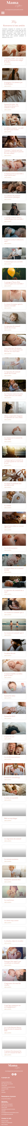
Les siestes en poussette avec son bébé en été (13, 484)
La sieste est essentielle (11, 798)
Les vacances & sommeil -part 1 (14, 633)
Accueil (2, 1090)
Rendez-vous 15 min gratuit (6, 1104)
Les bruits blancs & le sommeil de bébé (13, 569)
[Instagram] (15, 1074)
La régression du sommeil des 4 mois (14, 591)
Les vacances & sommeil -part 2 (14, 612)
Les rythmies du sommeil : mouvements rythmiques (12, 196)
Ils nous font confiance (6, 1098)
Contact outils (4, 1085)
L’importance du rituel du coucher (12, 984)
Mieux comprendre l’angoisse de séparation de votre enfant (13, 416)
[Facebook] (13, 1074)
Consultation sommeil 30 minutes (8, 1087)
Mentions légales (4, 1120)
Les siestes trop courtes (11, 920)
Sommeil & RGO (9, 716)
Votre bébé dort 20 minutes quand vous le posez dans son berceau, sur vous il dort (13, 349)
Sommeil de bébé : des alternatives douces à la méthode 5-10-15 (11, 106)
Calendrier (3, 1092)
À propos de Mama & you (6, 1082)
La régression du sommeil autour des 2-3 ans (12, 327)
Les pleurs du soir (9, 653)
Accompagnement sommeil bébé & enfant (10, 1112)
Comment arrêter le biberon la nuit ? (13, 240)
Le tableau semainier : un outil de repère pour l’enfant (13, 129)
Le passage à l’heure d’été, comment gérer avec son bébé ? (14, 283)
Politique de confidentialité (6, 1122)
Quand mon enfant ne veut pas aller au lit (14, 527)
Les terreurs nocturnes (11, 859)
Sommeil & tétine (9, 696)
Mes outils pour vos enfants (7, 1083)
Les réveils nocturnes (10, 548)
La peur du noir (9, 737)
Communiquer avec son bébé (13, 262)
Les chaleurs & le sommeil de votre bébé (13, 438)
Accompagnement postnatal (7, 1114)
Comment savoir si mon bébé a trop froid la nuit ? (14, 174)
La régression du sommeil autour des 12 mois (12, 372)
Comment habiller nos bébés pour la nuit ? (13, 674)
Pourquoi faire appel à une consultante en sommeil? (12, 962)
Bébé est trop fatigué (10, 818)
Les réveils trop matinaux (12, 757)
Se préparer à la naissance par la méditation (13, 83)
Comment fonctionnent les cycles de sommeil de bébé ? (13, 1052)
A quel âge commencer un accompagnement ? (12, 1006)
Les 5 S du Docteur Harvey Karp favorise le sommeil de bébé (13, 1029)
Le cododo (7, 505)
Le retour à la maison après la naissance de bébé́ (13, 305)
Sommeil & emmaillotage (12, 777)
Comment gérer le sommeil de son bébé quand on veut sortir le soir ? (13, 461)
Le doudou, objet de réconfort (13, 941)
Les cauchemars (9, 900)
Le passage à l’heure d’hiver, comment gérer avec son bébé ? (14, 218)
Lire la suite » (7, 64)
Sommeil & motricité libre (12, 880)
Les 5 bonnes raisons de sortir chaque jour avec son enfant (13, 394)
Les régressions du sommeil (12, 839)
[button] (2, 12)
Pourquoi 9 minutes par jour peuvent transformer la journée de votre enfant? (14, 151)
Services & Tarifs (4, 1088)
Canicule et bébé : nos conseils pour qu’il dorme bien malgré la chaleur (13, 60)
